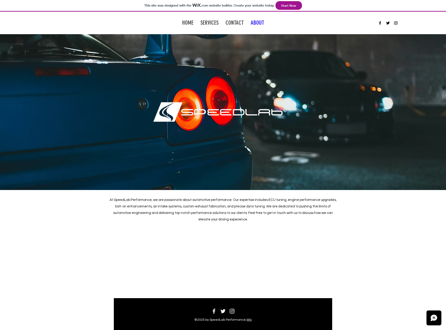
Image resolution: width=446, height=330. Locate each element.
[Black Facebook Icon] (380, 23)
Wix (249, 319)
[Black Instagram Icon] (396, 23)
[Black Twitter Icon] (388, 23)
